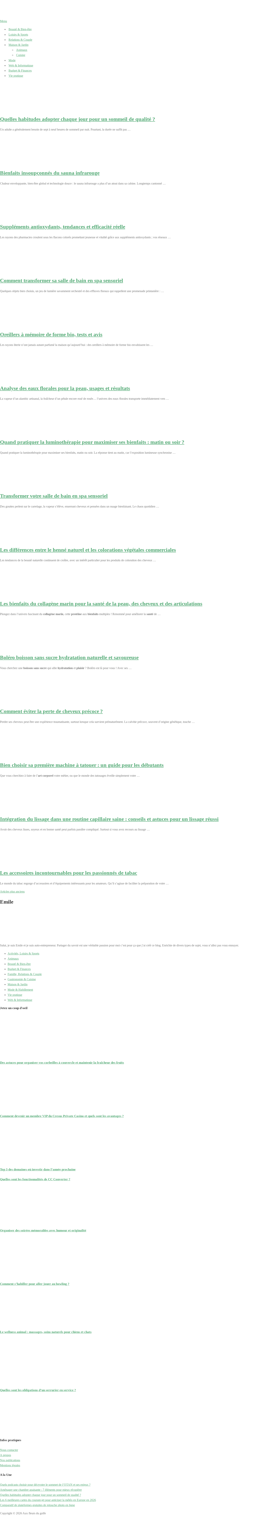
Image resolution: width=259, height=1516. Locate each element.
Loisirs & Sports (18, 34)
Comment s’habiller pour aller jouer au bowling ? (34, 1284)
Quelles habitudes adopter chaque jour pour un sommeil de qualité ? (77, 119)
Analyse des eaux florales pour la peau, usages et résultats (65, 388)
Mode (12, 60)
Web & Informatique (21, 65)
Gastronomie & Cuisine (22, 979)
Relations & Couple (20, 39)
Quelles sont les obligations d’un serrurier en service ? (38, 1390)
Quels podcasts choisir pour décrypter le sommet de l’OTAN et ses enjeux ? (45, 1484)
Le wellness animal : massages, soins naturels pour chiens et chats (46, 1332)
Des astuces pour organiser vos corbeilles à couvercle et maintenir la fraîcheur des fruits (62, 1062)
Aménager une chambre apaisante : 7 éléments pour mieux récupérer (41, 1489)
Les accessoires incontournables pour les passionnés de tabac (68, 873)
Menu (3, 21)
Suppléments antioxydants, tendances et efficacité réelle (62, 227)
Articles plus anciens (12, 891)
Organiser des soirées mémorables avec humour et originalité (43, 1230)
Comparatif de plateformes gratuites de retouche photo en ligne (37, 1505)
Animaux (21, 50)
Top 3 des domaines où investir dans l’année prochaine (38, 1169)
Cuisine (20, 55)
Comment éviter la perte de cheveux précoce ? (51, 711)
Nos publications (10, 1460)
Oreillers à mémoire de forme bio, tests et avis (51, 334)
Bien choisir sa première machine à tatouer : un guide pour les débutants (82, 765)
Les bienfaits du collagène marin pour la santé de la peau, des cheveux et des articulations (101, 604)
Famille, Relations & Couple (25, 974)
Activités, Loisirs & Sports (23, 953)
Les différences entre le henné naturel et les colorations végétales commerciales (88, 550)
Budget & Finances (20, 70)
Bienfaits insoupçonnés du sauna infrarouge (50, 173)
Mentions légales (10, 1465)
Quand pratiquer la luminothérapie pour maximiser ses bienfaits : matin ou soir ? (92, 442)
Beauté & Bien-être (20, 29)
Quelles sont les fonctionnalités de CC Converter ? (35, 1179)
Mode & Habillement (20, 989)
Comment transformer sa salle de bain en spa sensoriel (61, 280)
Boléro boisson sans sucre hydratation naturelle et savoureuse (69, 657)
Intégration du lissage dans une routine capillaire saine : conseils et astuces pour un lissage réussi (109, 819)
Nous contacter (9, 1450)
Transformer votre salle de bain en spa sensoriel (54, 496)
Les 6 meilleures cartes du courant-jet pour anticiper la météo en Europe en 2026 (48, 1500)
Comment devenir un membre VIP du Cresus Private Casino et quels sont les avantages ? (62, 1116)
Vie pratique (16, 75)
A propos (5, 1455)
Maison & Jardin (18, 44)
